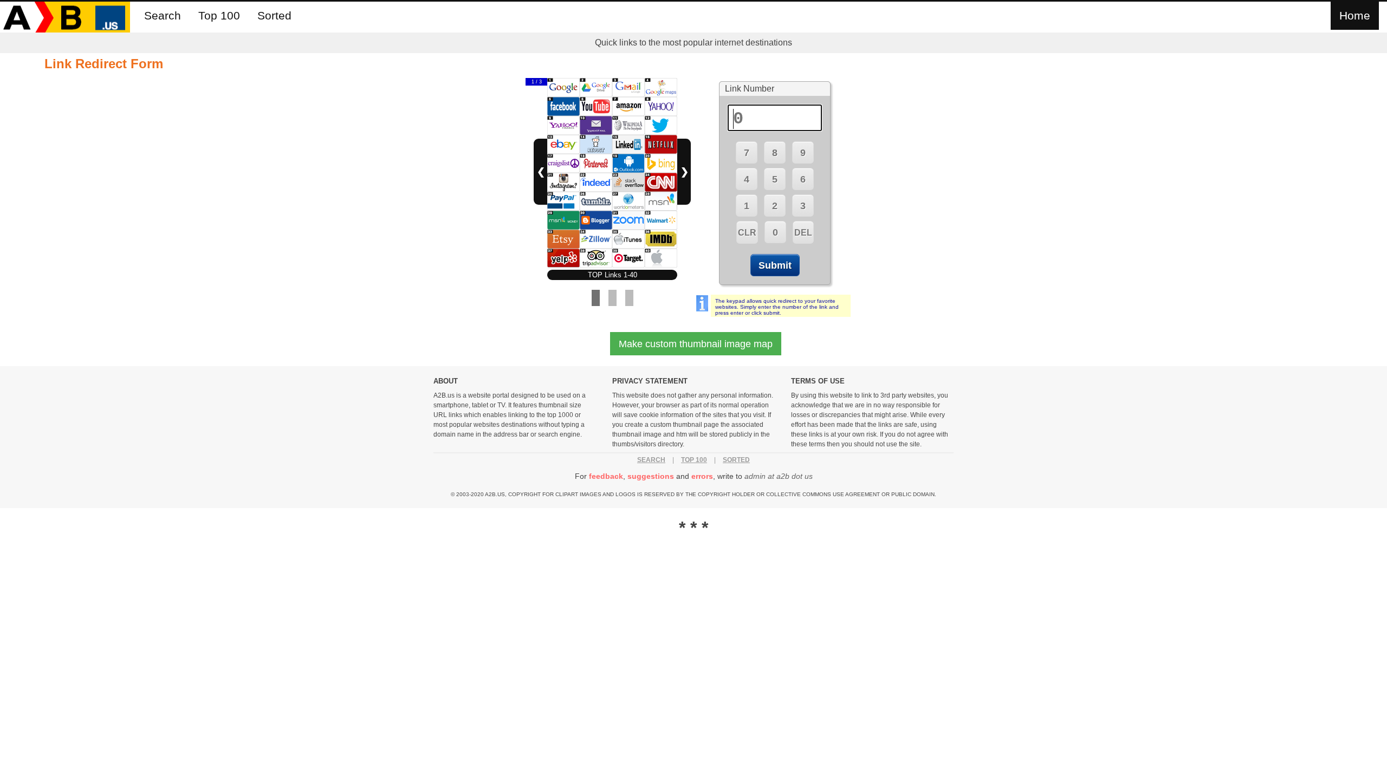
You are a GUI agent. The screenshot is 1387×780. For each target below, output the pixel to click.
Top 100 (219, 15)
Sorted (274, 15)
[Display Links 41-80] (612, 298)
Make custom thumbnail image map (696, 344)
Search (162, 15)
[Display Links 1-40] (596, 298)
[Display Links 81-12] (629, 298)
